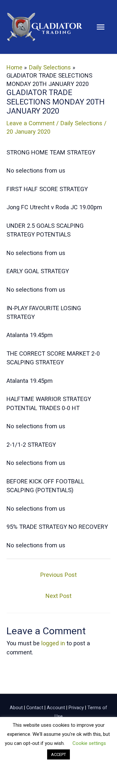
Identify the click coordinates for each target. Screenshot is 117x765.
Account (56, 707)
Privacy (76, 707)
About (16, 707)
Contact (34, 707)
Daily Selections (81, 123)
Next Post (59, 595)
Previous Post (58, 574)
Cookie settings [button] (89, 743)
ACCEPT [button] (58, 754)
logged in (53, 643)
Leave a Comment (30, 123)
